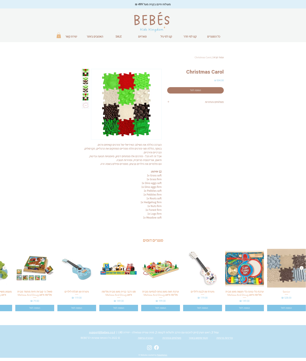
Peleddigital (162, 355)
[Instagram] (149, 347)
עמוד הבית (218, 57)
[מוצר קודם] (301, 268)
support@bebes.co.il (102, 332)
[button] (58, 35)
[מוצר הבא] (4, 268)
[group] (153, 280)
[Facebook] (156, 347)
